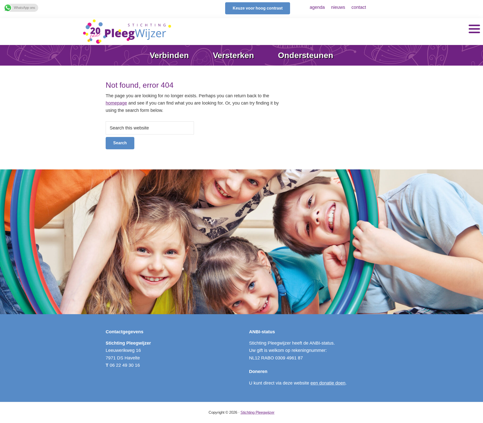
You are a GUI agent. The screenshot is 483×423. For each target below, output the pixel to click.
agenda (317, 7)
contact (358, 7)
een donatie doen (327, 383)
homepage (116, 103)
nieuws (338, 7)
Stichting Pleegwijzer (257, 412)
